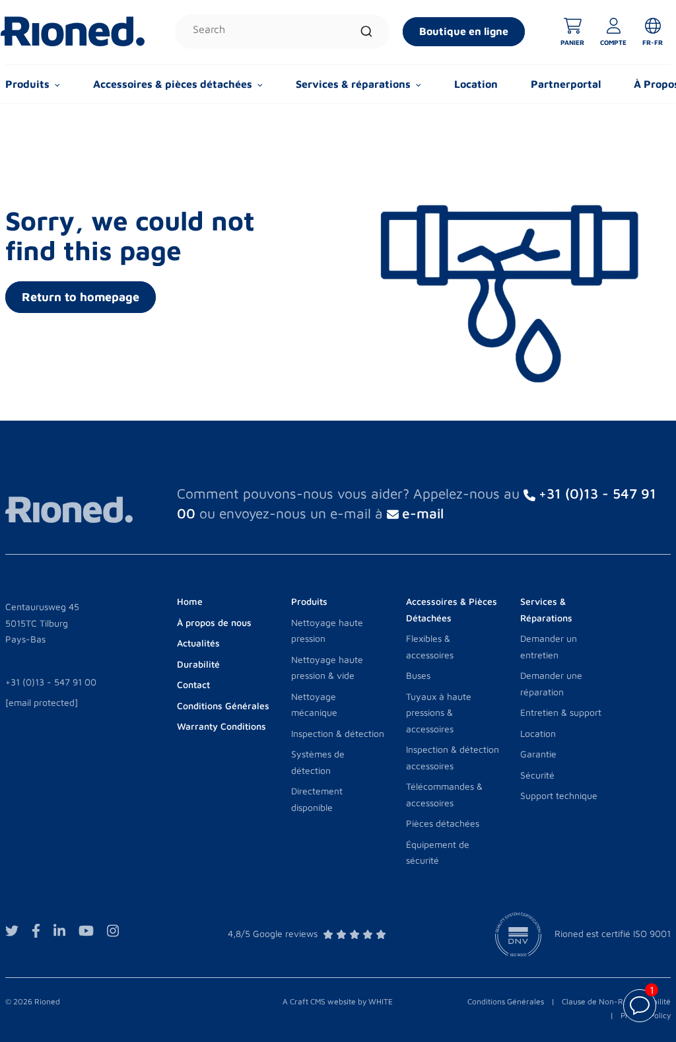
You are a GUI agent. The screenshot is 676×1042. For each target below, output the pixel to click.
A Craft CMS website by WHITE (338, 1001)
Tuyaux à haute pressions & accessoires (438, 712)
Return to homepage (80, 297)
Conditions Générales (505, 1001)
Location (476, 84)
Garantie (538, 753)
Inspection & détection (337, 733)
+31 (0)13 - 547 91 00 (50, 681)
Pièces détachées (442, 823)
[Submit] (366, 32)
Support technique (558, 795)
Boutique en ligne (463, 31)
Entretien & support (560, 712)
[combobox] (282, 32)
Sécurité (537, 775)
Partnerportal (566, 84)
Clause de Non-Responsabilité (616, 1001)
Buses (418, 675)
